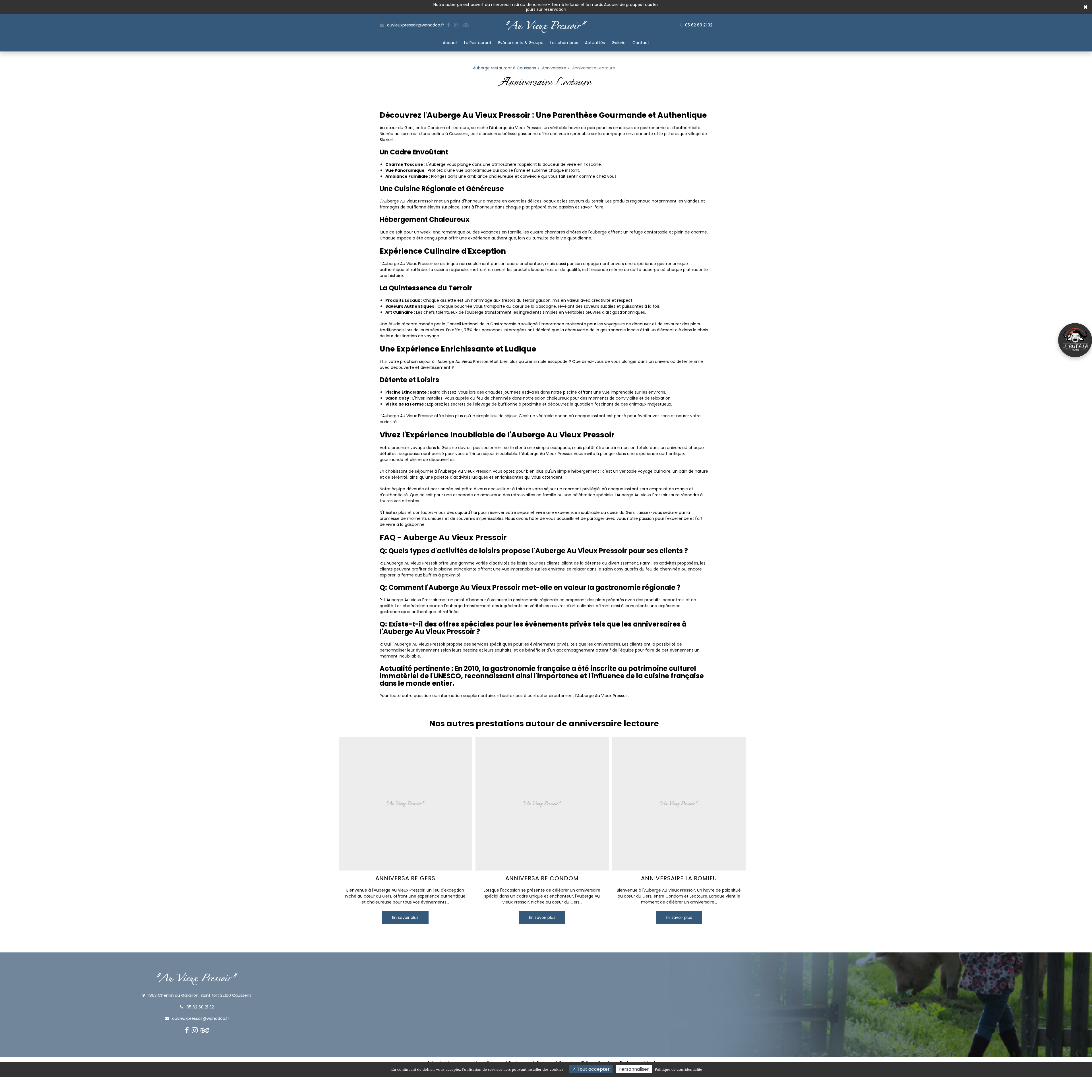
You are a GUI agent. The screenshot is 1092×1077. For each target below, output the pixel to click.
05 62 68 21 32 (199, 1007)
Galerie (619, 43)
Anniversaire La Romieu (679, 878)
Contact (640, 43)
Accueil (450, 43)
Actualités (595, 43)
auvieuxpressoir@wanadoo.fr (415, 25)
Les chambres (564, 43)
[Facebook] (448, 25)
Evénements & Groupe (520, 43)
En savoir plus (405, 917)
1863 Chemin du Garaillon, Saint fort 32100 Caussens (199, 995)
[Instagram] (456, 25)
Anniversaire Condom (542, 878)
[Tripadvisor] (466, 25)
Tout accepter (593, 1069)
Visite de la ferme (1075, 340)
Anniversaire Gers (405, 878)
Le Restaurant (477, 43)
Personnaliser (634, 1069)
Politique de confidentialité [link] (678, 1069)
